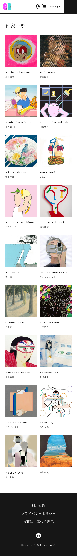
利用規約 (38, 505)
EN (52, 6)
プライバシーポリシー (38, 513)
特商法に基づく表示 (38, 522)
